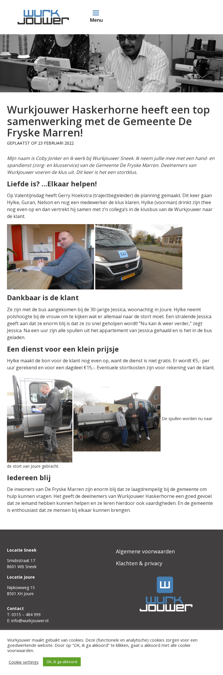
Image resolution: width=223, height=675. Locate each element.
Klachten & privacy (139, 563)
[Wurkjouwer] (43, 16)
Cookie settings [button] (24, 662)
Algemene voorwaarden (145, 551)
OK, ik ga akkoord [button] (61, 661)
